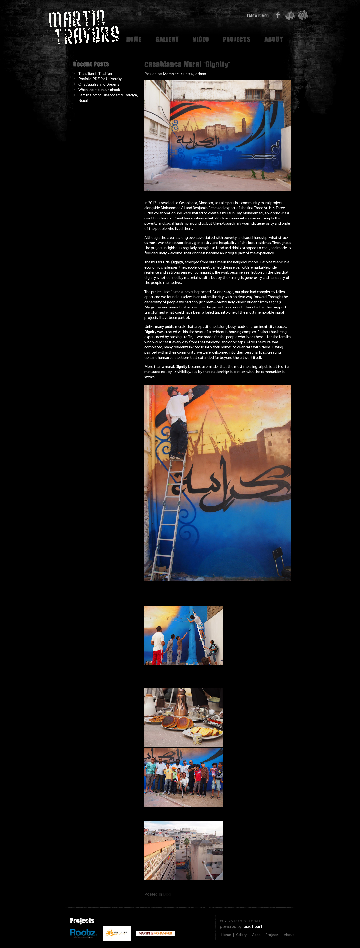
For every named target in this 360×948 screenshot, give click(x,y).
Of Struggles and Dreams (98, 84)
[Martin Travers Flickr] (290, 15)
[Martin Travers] (84, 42)
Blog (167, 894)
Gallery (167, 39)
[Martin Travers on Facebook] (277, 15)
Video (201, 39)
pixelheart (253, 927)
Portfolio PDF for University (100, 78)
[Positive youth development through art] (83, 936)
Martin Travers (247, 921)
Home (134, 39)
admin (200, 74)
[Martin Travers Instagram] (303, 15)
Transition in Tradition (95, 73)
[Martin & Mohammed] (155, 934)
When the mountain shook (99, 89)
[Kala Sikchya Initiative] (117, 939)
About (273, 39)
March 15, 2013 (176, 74)
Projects (236, 39)
